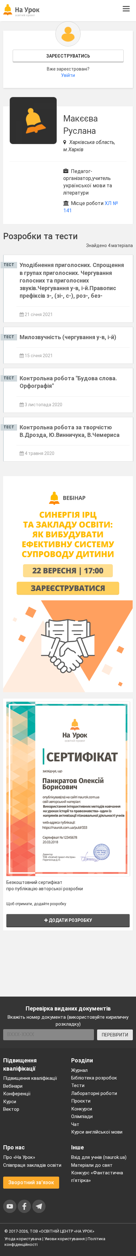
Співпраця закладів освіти (32, 1165)
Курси (9, 1101)
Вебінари (12, 1086)
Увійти (68, 75)
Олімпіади (82, 1116)
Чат (75, 1124)
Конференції (16, 1094)
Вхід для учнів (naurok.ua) (99, 1157)
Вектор (11, 1109)
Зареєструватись (68, 56)
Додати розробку (70, 920)
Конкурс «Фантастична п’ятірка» (97, 1176)
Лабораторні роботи (94, 1093)
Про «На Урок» (19, 1157)
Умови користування (64, 1238)
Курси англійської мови (96, 1132)
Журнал (79, 1070)
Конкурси (81, 1109)
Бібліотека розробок (94, 1078)
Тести (77, 1085)
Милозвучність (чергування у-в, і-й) (68, 337)
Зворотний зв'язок (31, 1182)
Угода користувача (22, 1238)
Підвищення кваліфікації (30, 1078)
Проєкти (80, 1101)
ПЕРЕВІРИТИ (115, 1034)
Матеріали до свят (92, 1165)
